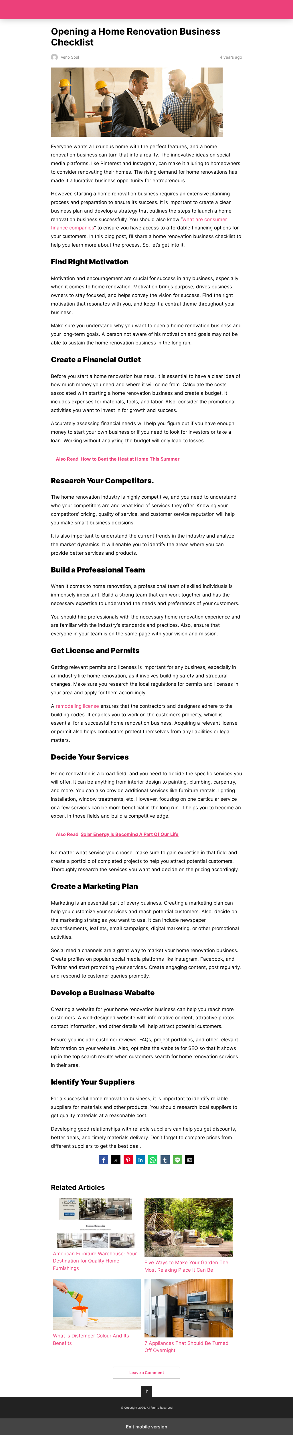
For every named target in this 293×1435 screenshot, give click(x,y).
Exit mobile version (146, 1427)
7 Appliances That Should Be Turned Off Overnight (186, 1346)
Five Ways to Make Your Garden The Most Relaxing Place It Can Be (186, 1266)
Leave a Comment (146, 1372)
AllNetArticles (146, 10)
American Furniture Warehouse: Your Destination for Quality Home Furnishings (95, 1261)
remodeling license (77, 706)
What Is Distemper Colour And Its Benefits (91, 1339)
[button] (103, 1159)
